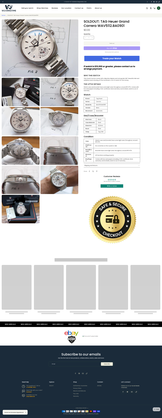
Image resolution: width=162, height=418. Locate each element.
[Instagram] (154, 2)
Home (3, 15)
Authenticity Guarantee (80, 386)
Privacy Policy (77, 388)
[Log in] (151, 8)
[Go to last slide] (2, 1)
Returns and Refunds (79, 391)
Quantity (87, 34)
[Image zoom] (40, 48)
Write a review (112, 186)
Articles (99, 386)
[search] (147, 8)
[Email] (156, 2)
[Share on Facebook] (89, 171)
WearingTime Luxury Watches (77, 414)
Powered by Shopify (92, 414)
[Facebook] (151, 2)
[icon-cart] (154, 8)
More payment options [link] (112, 52)
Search (51, 386)
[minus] (85, 37)
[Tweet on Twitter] (93, 171)
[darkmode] (158, 8)
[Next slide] (147, 1)
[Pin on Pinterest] (97, 171)
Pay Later (76, 393)
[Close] (26, 412)
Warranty (76, 396)
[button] (112, 43)
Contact (29, 392)
